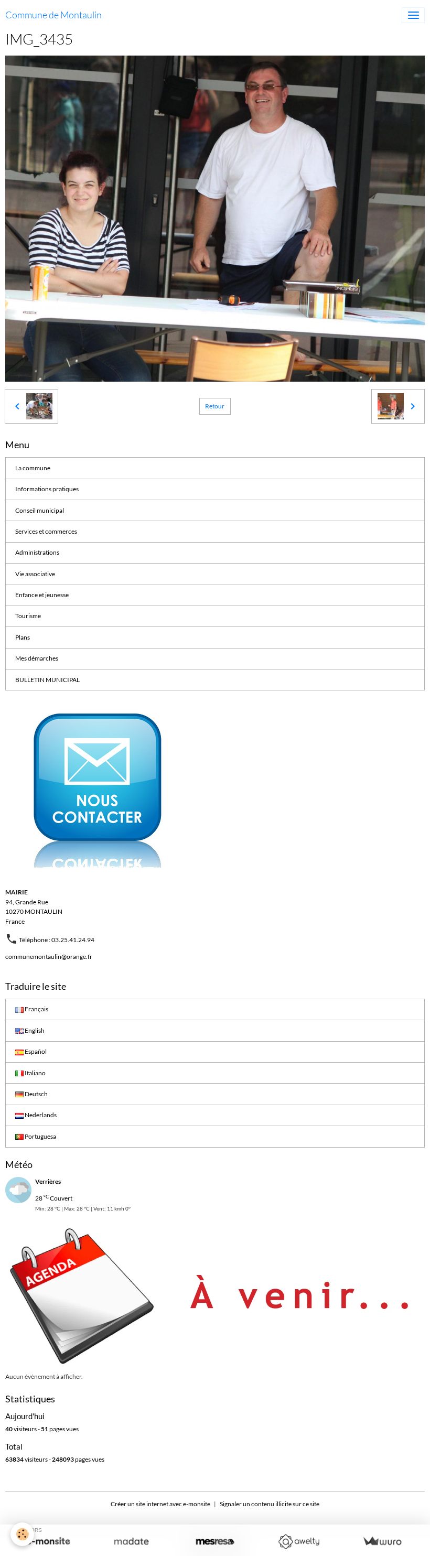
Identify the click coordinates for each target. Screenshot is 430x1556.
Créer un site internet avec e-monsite (160, 1504)
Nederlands (40, 1115)
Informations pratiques (47, 489)
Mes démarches (36, 658)
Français (36, 1009)
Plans (22, 637)
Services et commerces (46, 531)
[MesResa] (214, 1541)
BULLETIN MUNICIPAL (47, 680)
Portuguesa (40, 1136)
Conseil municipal (39, 510)
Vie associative (35, 574)
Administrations (37, 552)
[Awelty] (298, 1541)
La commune (32, 468)
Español (35, 1051)
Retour (214, 406)
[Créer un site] (47, 1541)
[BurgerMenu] (413, 15)
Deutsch (36, 1094)
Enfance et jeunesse (42, 595)
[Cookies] (22, 1534)
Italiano (35, 1073)
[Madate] (131, 1541)
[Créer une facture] (382, 1541)
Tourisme (28, 616)
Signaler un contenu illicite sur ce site (269, 1504)
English (34, 1030)
